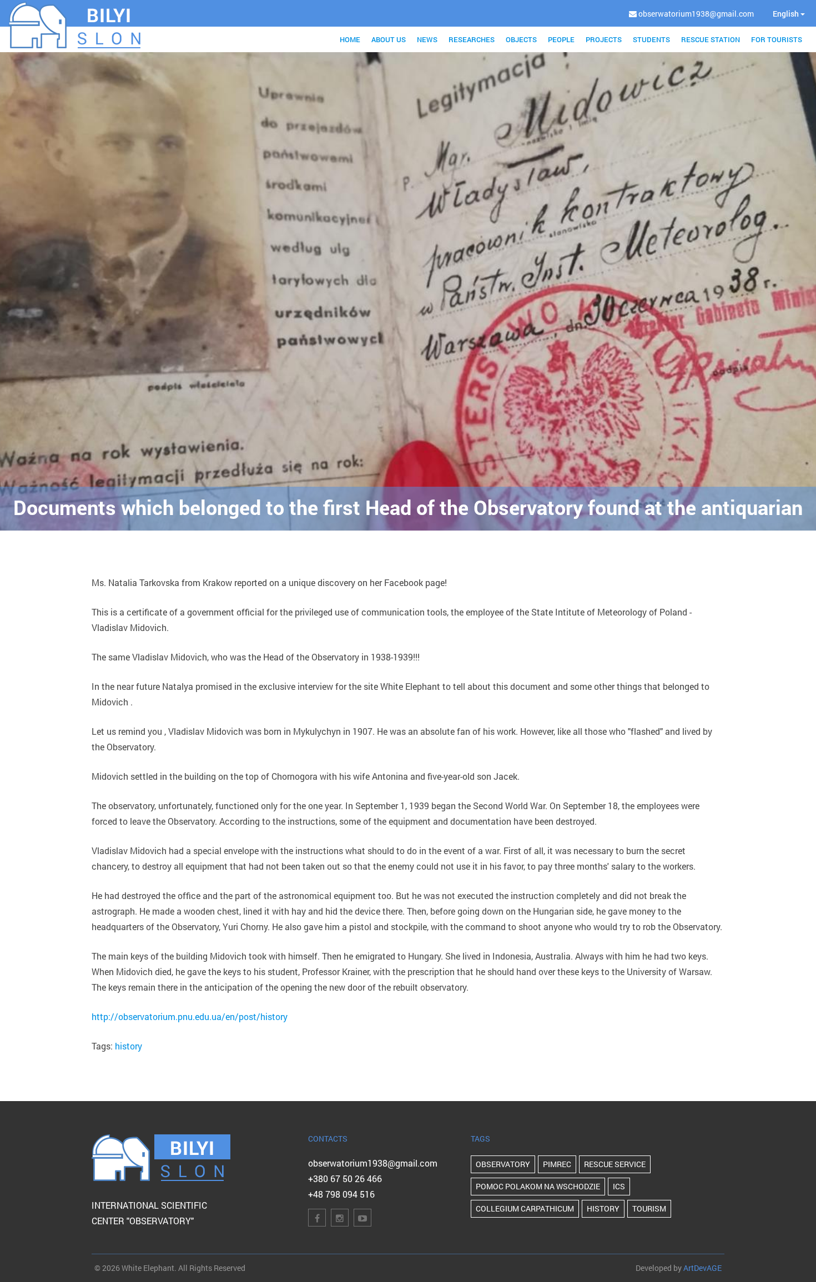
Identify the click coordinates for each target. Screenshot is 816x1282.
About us (388, 39)
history (128, 1046)
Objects (521, 39)
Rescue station (710, 39)
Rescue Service (615, 1164)
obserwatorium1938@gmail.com (372, 1163)
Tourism (649, 1208)
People (561, 39)
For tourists (776, 39)
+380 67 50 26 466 (345, 1178)
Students (651, 39)
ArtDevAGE (702, 1268)
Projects (604, 39)
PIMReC (557, 1164)
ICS (619, 1186)
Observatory (503, 1164)
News (427, 39)
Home (350, 39)
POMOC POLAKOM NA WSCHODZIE (538, 1186)
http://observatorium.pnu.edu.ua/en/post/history (190, 1016)
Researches (472, 39)
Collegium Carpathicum (525, 1208)
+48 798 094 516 (341, 1194)
